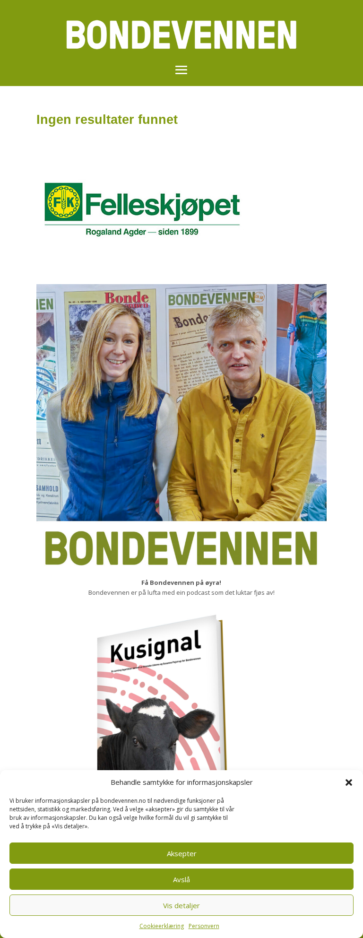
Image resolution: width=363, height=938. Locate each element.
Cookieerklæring (161, 926)
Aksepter (182, 853)
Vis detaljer (181, 905)
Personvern (204, 926)
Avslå (181, 879)
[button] (349, 782)
